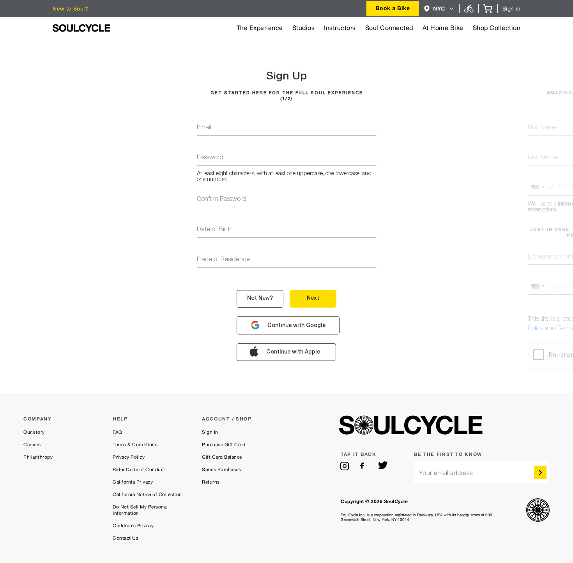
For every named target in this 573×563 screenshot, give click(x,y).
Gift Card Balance (222, 457)
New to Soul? (70, 8)
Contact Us (125, 538)
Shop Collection (497, 28)
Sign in (511, 8)
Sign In (210, 432)
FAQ (117, 432)
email (204, 128)
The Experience (260, 28)
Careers (32, 444)
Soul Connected (389, 28)
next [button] (313, 298)
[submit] (540, 472)
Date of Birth (214, 230)
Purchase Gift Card (223, 444)
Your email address (446, 473)
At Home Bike (443, 28)
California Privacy (133, 482)
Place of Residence (223, 260)
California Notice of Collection (147, 494)
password (210, 158)
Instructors (340, 28)
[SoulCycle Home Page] (81, 28)
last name (542, 158)
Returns (211, 482)
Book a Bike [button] (393, 8)
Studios (303, 28)
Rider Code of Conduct (139, 469)
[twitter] (382, 466)
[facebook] (363, 466)
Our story (34, 432)
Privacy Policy (129, 457)
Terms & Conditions (135, 444)
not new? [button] (260, 298)
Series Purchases (221, 469)
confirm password (221, 200)
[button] (439, 8)
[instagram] (344, 466)
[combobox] (392, 8)
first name (542, 128)
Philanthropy (38, 457)
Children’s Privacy (133, 525)
